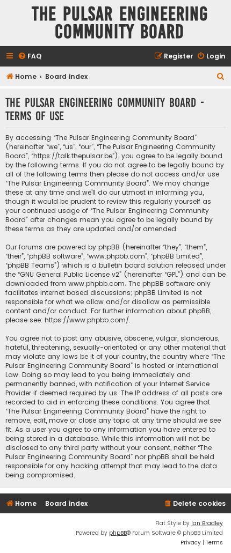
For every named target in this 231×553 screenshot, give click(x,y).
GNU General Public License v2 (69, 274)
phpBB (118, 533)
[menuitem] (29, 56)
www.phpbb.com (96, 283)
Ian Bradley (207, 523)
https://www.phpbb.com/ (87, 320)
